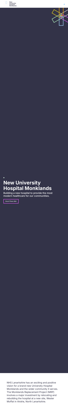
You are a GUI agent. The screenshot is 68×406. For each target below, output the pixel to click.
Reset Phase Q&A (11, 201)
